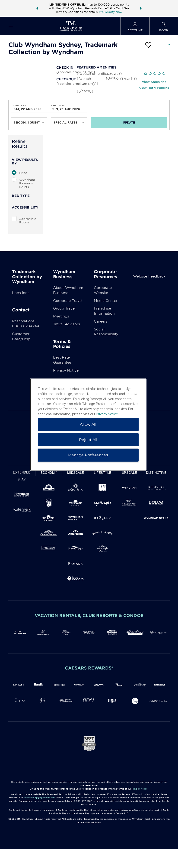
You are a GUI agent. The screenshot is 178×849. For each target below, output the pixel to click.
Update (129, 122)
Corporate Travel (68, 301)
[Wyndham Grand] (156, 519)
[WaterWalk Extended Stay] (22, 510)
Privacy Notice (66, 370)
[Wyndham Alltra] (102, 549)
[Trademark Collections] (129, 503)
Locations (20, 293)
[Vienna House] (102, 534)
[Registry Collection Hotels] (156, 488)
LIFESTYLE (102, 472)
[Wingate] (75, 503)
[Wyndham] (129, 488)
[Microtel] (48, 519)
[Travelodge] (48, 549)
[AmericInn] (75, 534)
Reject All (88, 439)
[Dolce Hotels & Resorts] (156, 503)
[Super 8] (48, 503)
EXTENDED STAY (22, 476)
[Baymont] (75, 549)
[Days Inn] (48, 488)
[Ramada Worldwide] (75, 564)
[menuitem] (10, 26)
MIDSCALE (75, 472)
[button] (37, 8)
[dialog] (88, 424)
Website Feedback (149, 276)
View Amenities (154, 82)
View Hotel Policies (154, 88)
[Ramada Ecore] (75, 579)
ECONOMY (49, 472)
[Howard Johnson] (48, 534)
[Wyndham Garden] (75, 519)
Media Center (105, 301)
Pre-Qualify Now (110, 12)
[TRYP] (102, 488)
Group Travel (64, 308)
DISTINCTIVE (156, 472)
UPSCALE (129, 472)
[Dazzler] (102, 519)
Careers (100, 321)
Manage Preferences (88, 455)
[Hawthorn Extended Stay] (22, 495)
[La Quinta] (75, 488)
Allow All (88, 424)
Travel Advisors (66, 324)
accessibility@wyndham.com (39, 797)
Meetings (61, 316)
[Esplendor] (102, 503)
